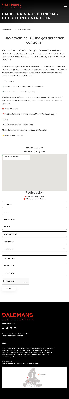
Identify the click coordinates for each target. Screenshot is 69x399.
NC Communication (23, 334)
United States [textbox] (9, 249)
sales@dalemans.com (8, 323)
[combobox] (34, 249)
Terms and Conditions (19, 363)
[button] (65, 6)
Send (9, 288)
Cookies (36, 363)
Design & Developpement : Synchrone (12, 335)
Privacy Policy (29, 363)
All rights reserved (7, 363)
